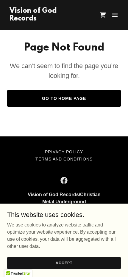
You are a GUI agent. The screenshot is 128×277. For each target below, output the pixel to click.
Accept (64, 263)
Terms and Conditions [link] (64, 159)
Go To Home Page (64, 98)
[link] (47, 18)
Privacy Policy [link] (64, 151)
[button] (115, 15)
